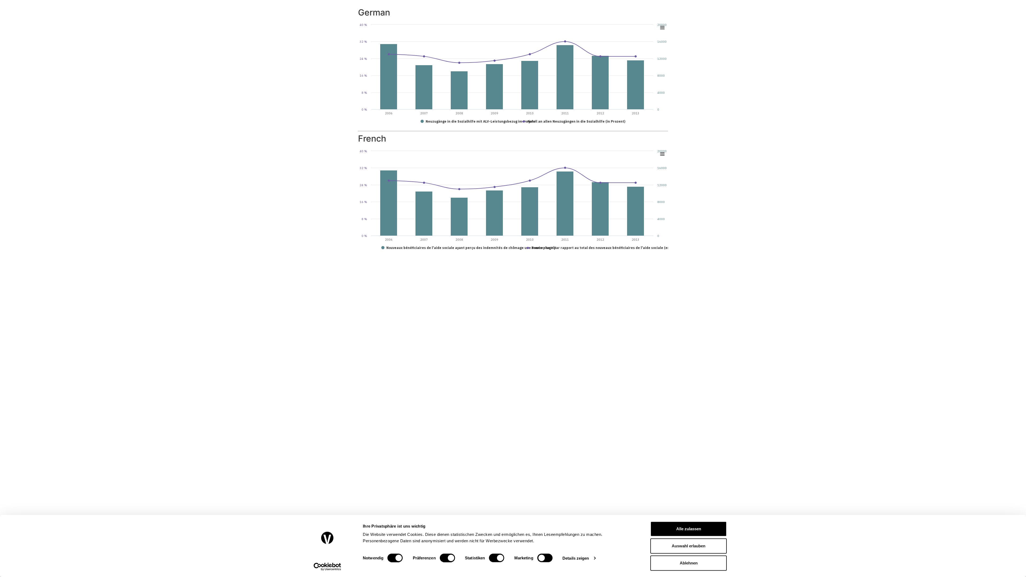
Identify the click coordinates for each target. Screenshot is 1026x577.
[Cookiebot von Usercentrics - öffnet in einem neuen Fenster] (327, 567)
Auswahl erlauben (688, 546)
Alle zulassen (688, 529)
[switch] (447, 557)
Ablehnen (689, 563)
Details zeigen (575, 558)
